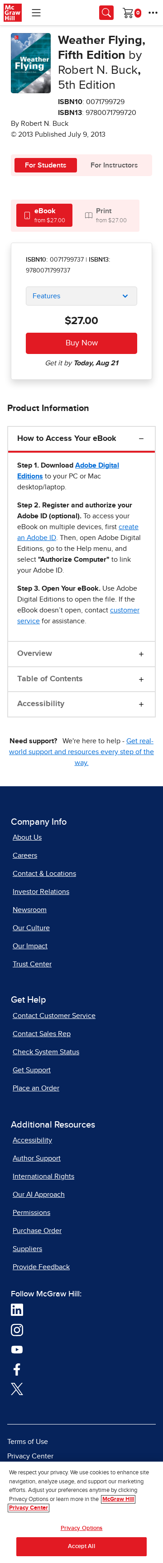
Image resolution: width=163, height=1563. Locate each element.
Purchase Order (37, 1230)
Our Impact (30, 946)
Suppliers (27, 1248)
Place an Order (36, 1088)
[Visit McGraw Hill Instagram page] (17, 1329)
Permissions (31, 1212)
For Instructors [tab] (114, 165)
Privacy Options (82, 1528)
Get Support (32, 1070)
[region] (81, 1512)
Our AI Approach (39, 1194)
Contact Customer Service (54, 1015)
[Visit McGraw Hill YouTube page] (17, 1349)
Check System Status (46, 1052)
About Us (27, 837)
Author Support (37, 1158)
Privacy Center (30, 1456)
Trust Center (32, 964)
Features (46, 296)
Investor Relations (41, 891)
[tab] (44, 215)
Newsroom (30, 909)
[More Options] (153, 12)
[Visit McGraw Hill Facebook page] (17, 1368)
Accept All (81, 1546)
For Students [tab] (46, 165)
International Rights (43, 1176)
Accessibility (40, 704)
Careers (25, 855)
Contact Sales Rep (42, 1033)
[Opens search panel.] (106, 12)
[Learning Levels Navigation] (36, 12)
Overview (34, 654)
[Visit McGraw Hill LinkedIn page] (17, 1309)
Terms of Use (27, 1441)
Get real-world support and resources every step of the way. (81, 751)
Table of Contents (50, 679)
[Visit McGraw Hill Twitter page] (17, 1388)
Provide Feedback (41, 1267)
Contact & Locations (44, 873)
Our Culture (31, 928)
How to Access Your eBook (66, 439)
